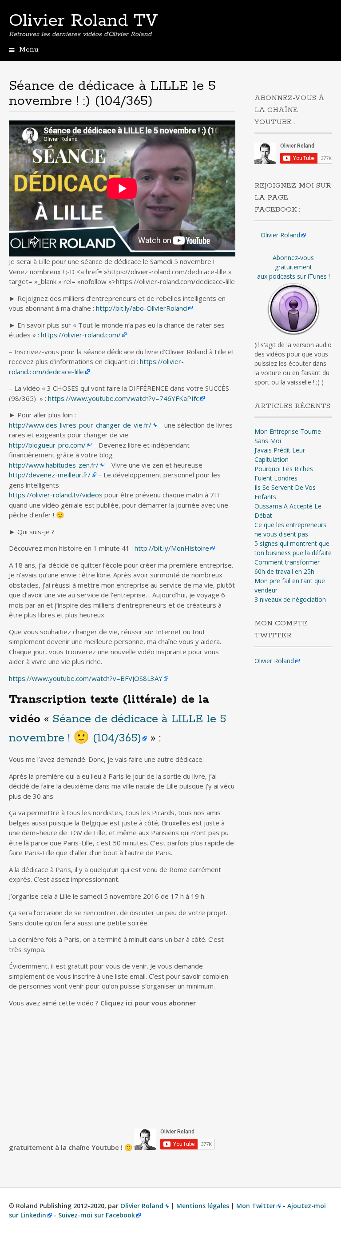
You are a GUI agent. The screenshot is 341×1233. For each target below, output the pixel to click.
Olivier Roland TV (83, 21)
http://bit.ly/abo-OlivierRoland (141, 308)
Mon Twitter (255, 1205)
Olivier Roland (280, 235)
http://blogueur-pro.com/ (47, 444)
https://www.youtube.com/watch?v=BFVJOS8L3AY (86, 678)
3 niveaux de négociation (290, 599)
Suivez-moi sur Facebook (96, 1215)
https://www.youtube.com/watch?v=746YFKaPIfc (123, 398)
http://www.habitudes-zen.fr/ (54, 464)
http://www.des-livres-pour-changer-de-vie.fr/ (80, 424)
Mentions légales (202, 1205)
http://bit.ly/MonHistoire (172, 548)
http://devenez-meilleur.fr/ (50, 474)
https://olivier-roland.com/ (81, 334)
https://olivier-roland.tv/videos (56, 494)
